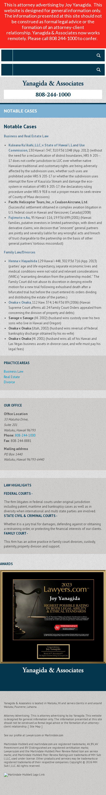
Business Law (13, 371)
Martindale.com (54, 735)
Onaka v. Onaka (19, 302)
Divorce (9, 382)
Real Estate (12, 377)
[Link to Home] (53, 83)
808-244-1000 (53, 94)
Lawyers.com (33, 735)
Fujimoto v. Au (19, 217)
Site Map (35, 726)
